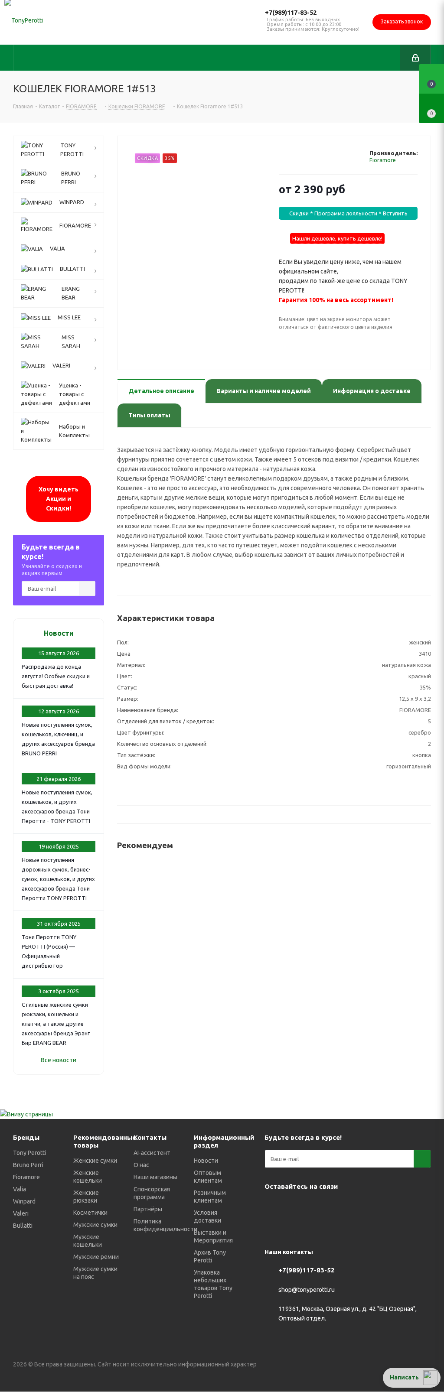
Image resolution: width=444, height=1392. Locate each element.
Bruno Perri (28, 1164)
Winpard (24, 1201)
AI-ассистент (152, 1152)
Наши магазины (155, 1177)
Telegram (295, 1206)
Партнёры (148, 1209)
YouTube (316, 1206)
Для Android (273, 1228)
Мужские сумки (95, 1224)
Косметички (90, 1212)
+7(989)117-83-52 (291, 12)
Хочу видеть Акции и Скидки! (58, 499)
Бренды (26, 1137)
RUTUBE (403, 1206)
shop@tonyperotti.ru (306, 1289)
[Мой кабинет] (415, 58)
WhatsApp (360, 1206)
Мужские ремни (96, 1256)
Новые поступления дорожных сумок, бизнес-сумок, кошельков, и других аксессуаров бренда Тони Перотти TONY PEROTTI (58, 879)
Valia (19, 1189)
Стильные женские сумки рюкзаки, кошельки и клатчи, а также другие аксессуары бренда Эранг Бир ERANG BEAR (56, 1024)
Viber (338, 1206)
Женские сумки (95, 1160)
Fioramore (382, 160)
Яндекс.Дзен (381, 1206)
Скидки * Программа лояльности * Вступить (348, 213)
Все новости (58, 1060)
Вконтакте (273, 1206)
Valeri (21, 1213)
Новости (59, 633)
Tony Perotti (29, 1152)
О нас (141, 1164)
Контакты (150, 1137)
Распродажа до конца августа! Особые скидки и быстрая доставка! (56, 676)
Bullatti (23, 1225)
